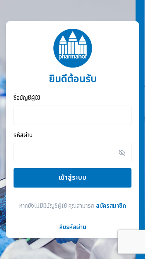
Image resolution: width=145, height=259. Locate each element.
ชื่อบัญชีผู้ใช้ (27, 99)
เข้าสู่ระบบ (72, 177)
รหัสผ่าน (23, 136)
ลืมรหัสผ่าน (72, 227)
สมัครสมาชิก (111, 206)
